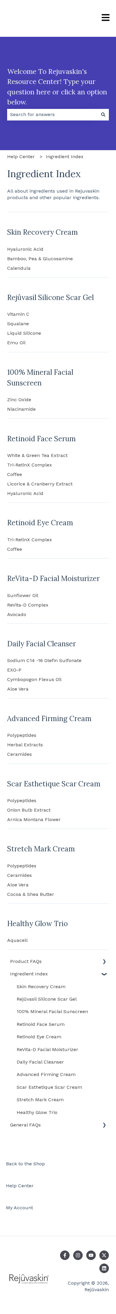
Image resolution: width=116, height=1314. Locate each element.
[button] (104, 962)
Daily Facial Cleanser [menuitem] (40, 1062)
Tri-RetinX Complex (29, 465)
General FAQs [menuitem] (25, 1125)
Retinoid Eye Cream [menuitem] (39, 1037)
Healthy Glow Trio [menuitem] (37, 1112)
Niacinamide (21, 409)
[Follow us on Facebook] (65, 1255)
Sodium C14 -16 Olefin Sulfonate (44, 660)
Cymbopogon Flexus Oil (34, 679)
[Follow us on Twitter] (104, 1255)
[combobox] (52, 114)
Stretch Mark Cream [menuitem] (40, 1099)
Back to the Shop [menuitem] (25, 1164)
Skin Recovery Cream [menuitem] (41, 986)
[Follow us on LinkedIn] (104, 1268)
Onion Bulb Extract (29, 810)
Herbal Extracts (25, 745)
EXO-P (14, 670)
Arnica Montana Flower (34, 819)
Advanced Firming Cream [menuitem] (46, 1074)
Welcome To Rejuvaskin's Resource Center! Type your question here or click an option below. (57, 87)
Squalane (18, 323)
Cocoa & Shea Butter (30, 894)
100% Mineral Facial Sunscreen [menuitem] (52, 1011)
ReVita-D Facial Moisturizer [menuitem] (47, 1049)
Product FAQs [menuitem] (26, 961)
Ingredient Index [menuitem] (29, 974)
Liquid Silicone (24, 333)
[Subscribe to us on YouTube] (91, 1255)
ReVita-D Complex (27, 605)
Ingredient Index (65, 156)
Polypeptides (21, 735)
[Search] (103, 114)
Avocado (16, 614)
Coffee (14, 474)
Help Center (21, 156)
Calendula (19, 268)
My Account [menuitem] (19, 1207)
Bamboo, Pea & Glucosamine (40, 258)
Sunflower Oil (22, 595)
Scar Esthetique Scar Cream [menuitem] (49, 1087)
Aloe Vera (18, 689)
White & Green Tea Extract (37, 455)
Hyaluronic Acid (25, 249)
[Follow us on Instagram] (78, 1255)
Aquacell (17, 940)
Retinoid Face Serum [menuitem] (41, 1024)
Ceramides (19, 754)
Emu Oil (16, 342)
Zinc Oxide (19, 399)
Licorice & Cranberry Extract (40, 484)
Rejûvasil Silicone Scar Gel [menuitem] (47, 999)
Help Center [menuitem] (20, 1185)
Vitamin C (18, 314)
